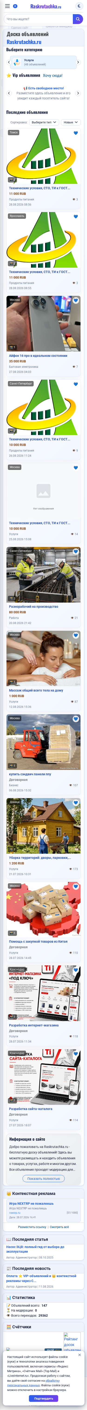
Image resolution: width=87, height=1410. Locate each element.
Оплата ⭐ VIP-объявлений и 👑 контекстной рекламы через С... (41, 1278)
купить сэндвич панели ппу (30, 774)
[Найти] (78, 19)
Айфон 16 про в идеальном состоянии (38, 356)
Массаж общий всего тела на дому (36, 690)
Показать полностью (43, 1179)
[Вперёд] (78, 62)
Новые (68, 122)
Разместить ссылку (32, 1227)
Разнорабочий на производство (33, 606)
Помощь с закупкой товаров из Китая (38, 941)
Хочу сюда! (52, 75)
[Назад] (9, 62)
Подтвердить (43, 1398)
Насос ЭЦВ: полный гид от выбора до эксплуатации (35, 1249)
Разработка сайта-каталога (30, 1109)
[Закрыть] (79, 1355)
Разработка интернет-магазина (34, 1025)
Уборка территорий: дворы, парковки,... (40, 858)
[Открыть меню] (7, 6)
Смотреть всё (59, 1227)
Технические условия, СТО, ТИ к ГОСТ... (39, 188)
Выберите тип (42, 122)
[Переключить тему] (79, 6)
